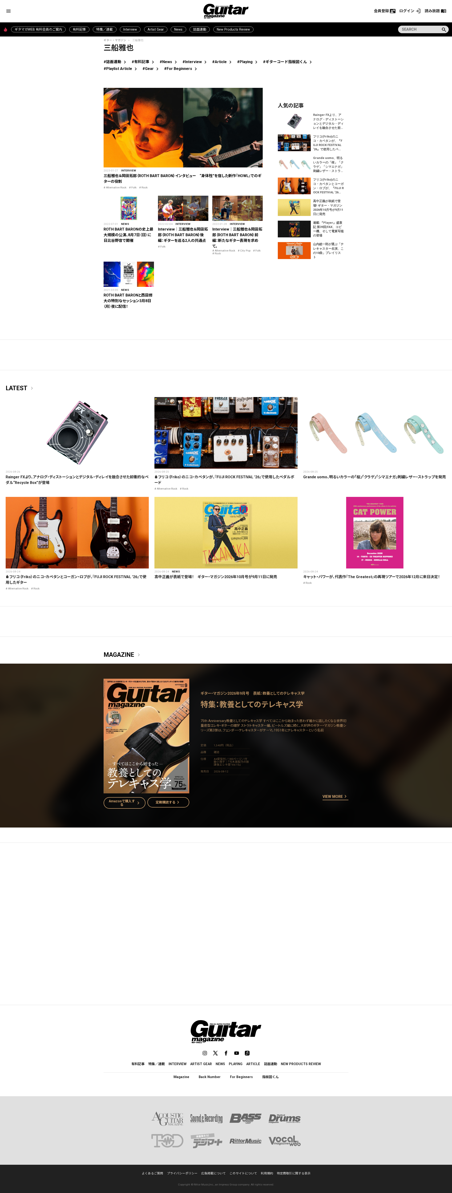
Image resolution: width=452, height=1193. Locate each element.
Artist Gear (156, 29)
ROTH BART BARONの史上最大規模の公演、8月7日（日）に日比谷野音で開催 (128, 235)
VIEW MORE (335, 797)
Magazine (123, 655)
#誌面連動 (116, 62)
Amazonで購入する (125, 802)
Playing (235, 1064)
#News (169, 62)
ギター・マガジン (115, 40)
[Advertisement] (226, 891)
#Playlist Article (121, 68)
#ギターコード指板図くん (288, 62)
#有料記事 (144, 62)
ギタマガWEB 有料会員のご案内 (38, 29)
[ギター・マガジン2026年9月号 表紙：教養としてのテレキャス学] (146, 790)
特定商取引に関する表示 (294, 1173)
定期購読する (168, 802)
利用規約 (267, 1173)
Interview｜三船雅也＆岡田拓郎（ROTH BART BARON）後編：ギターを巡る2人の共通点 (183, 235)
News (178, 29)
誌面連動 (199, 29)
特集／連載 (104, 29)
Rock (144, 187)
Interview (130, 29)
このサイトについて (243, 1173)
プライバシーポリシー (182, 1173)
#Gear (151, 68)
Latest (20, 388)
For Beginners (241, 1077)
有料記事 (79, 29)
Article (253, 1064)
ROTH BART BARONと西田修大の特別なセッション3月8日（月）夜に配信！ (128, 301)
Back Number (210, 1077)
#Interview (195, 62)
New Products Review (233, 29)
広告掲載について (213, 1173)
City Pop (245, 250)
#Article (222, 62)
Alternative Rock (116, 187)
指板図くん (270, 1077)
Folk (134, 187)
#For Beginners (181, 68)
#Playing (248, 62)
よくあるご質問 (152, 1173)
